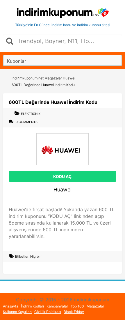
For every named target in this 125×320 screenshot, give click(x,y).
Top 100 (77, 306)
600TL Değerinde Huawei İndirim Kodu (53, 102)
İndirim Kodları (32, 306)
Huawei (62, 189)
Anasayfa (10, 306)
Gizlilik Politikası (47, 312)
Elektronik (30, 114)
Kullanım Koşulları (17, 312)
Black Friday (74, 312)
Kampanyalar (57, 306)
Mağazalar (95, 306)
